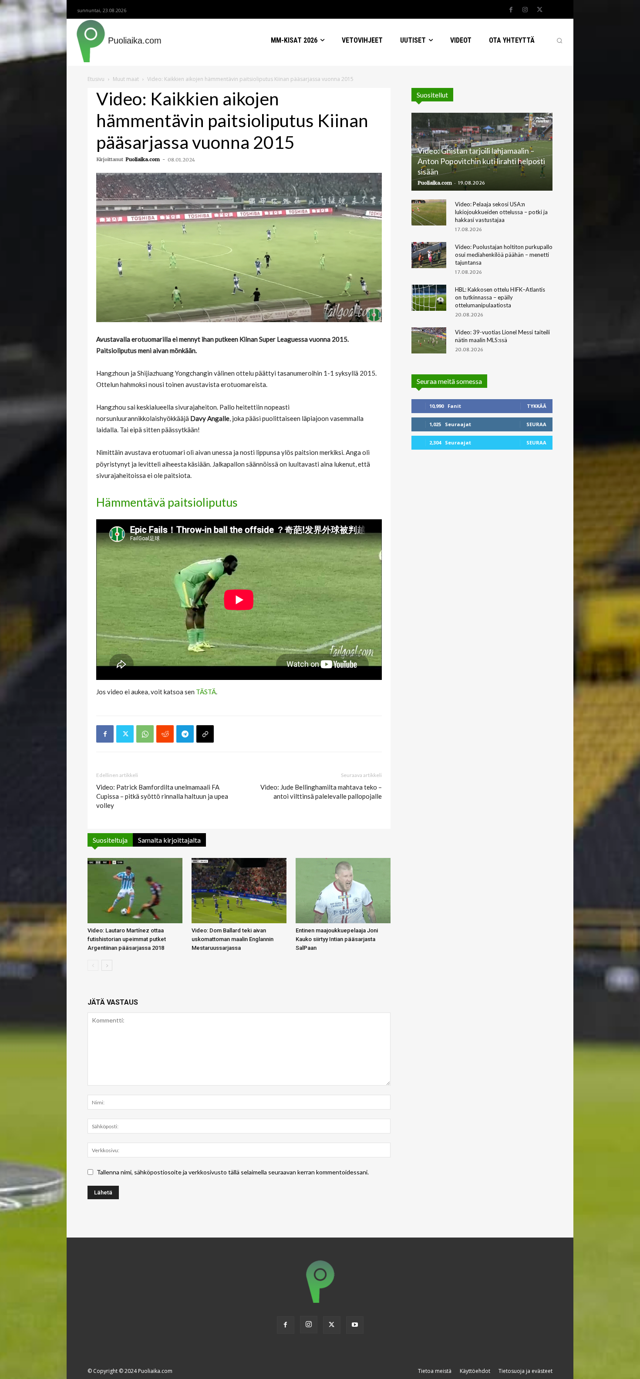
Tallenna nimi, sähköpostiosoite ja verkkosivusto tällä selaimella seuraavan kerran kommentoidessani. (233, 1172)
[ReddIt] (165, 734)
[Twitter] (539, 10)
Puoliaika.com (142, 159)
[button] (559, 40)
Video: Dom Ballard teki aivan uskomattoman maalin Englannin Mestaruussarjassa (232, 939)
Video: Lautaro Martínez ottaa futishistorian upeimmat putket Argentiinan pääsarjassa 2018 (127, 939)
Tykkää (536, 406)
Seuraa (536, 424)
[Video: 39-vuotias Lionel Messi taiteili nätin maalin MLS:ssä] (428, 340)
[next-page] (106, 965)
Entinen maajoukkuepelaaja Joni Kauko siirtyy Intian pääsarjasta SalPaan (337, 939)
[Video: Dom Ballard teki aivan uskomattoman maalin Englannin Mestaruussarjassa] (239, 890)
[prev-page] (93, 965)
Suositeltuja (110, 840)
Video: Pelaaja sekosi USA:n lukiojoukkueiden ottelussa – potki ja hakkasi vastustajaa (501, 212)
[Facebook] (511, 10)
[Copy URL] (205, 734)
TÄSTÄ (206, 692)
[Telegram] (185, 734)
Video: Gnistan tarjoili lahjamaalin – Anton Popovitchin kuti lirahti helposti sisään (481, 161)
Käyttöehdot (475, 1371)
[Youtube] (355, 1325)
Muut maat (126, 79)
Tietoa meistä (434, 1371)
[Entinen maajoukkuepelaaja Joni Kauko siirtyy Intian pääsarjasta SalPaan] (343, 890)
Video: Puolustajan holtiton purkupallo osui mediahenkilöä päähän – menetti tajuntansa (503, 254)
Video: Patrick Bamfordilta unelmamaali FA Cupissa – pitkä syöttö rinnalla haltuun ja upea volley (162, 796)
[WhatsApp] (145, 734)
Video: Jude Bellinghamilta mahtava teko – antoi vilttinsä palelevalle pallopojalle (321, 791)
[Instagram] (525, 10)
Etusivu (96, 79)
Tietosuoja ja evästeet (525, 1371)
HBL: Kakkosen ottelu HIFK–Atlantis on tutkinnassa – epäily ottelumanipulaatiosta (500, 297)
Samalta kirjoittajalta (169, 840)
